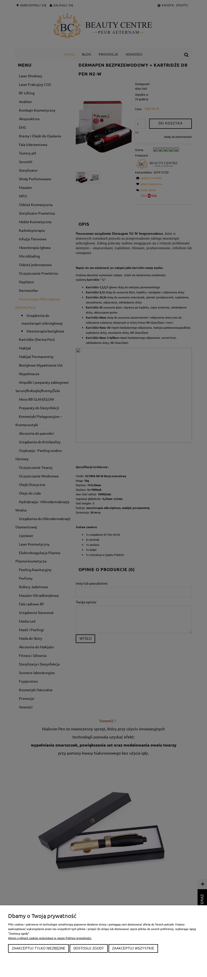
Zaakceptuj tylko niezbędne (38, 948)
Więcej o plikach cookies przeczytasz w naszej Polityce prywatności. (50, 938)
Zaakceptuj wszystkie (133, 948)
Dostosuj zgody (88, 948)
